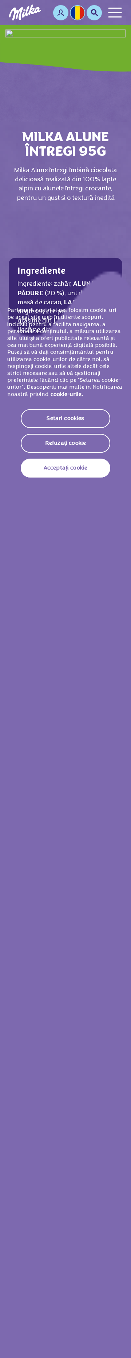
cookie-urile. (67, 394)
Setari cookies (65, 418)
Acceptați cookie (66, 468)
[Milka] (25, 12)
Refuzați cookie (65, 443)
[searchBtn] (94, 12)
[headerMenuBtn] (115, 12)
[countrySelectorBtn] (77, 12)
